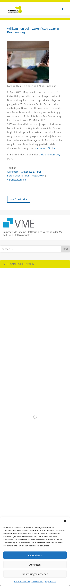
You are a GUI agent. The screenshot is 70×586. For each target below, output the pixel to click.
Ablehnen (35, 564)
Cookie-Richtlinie (22, 581)
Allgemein (13, 171)
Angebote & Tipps (31, 171)
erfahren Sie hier (47, 148)
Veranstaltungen (16, 179)
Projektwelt (38, 175)
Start (65, 249)
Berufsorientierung (18, 175)
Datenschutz (37, 581)
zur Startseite (18, 199)
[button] (65, 521)
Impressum (50, 581)
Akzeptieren (35, 555)
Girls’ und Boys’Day (49, 154)
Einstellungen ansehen (35, 574)
